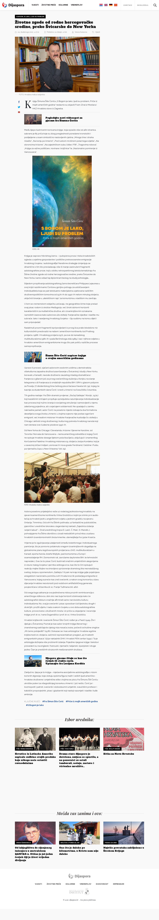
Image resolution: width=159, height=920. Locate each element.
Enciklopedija (142, 5)
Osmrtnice (127, 5)
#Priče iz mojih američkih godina (82, 701)
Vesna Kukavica (81, 32)
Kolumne (63, 5)
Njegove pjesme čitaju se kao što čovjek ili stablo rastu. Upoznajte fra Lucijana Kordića (66, 661)
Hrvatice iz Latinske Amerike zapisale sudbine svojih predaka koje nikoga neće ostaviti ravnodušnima (35, 758)
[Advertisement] (120, 49)
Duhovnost (102, 884)
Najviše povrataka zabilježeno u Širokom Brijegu (123, 849)
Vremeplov (76, 5)
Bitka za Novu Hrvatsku (118, 753)
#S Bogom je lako (35, 705)
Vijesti (35, 5)
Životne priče (49, 5)
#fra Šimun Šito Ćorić (53, 701)
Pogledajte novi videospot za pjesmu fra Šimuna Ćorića (64, 119)
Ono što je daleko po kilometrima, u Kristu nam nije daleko (78, 851)
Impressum (118, 884)
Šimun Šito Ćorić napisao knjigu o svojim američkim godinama (66, 357)
